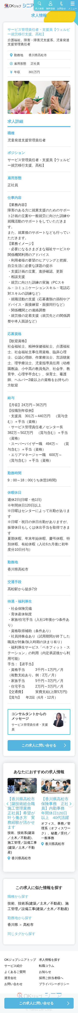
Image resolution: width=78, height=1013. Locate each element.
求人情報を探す (49, 959)
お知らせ (45, 972)
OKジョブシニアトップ (20, 959)
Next (70, 804)
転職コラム (46, 965)
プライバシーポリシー (54, 984)
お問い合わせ (13, 984)
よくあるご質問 (15, 972)
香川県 (13, 924)
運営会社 (10, 978)
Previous (7, 804)
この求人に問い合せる (39, 745)
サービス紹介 (13, 965)
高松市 (28, 924)
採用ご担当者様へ (51, 978)
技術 (11, 903)
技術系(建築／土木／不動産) (40, 903)
